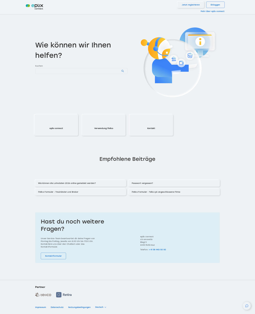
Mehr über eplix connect (212, 11)
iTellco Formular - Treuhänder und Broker (58, 192)
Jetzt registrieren (191, 5)
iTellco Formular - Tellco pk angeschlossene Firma (156, 192)
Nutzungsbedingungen (79, 307)
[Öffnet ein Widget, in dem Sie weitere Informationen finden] (246, 307)
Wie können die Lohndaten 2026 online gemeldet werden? (67, 183)
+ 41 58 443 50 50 (157, 250)
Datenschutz (57, 307)
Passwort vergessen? (142, 183)
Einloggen (215, 5)
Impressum (40, 307)
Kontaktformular (53, 256)
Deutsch (99, 307)
